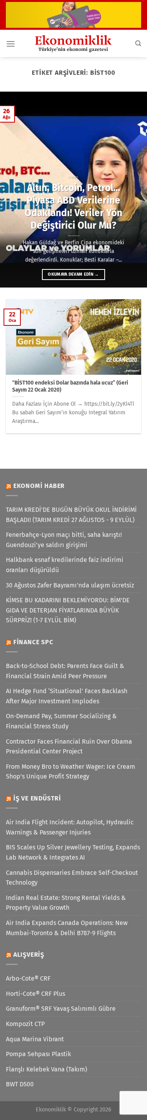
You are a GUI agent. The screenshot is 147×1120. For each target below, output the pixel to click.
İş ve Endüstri (37, 798)
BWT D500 (20, 1084)
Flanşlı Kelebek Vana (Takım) (46, 1069)
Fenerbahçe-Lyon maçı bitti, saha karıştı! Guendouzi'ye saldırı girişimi (64, 540)
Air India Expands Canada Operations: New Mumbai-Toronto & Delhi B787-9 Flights (66, 928)
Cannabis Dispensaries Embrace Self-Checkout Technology (72, 878)
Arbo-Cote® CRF (28, 978)
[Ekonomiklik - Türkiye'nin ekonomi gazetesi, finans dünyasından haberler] (73, 43)
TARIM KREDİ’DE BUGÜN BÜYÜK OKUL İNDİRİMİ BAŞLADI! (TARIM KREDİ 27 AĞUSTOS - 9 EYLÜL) (71, 515)
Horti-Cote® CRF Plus (35, 993)
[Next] (134, 189)
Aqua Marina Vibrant (35, 1039)
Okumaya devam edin (73, 274)
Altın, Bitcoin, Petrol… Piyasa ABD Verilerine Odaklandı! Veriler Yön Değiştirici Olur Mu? (73, 206)
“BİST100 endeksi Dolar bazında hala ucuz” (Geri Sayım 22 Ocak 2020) (70, 386)
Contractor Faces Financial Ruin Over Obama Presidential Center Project (69, 746)
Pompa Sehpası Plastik (38, 1054)
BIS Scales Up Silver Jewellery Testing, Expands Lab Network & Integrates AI (73, 852)
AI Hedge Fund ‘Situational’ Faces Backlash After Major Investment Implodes (66, 696)
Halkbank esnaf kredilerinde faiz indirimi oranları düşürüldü (64, 565)
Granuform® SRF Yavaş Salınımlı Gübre (61, 1008)
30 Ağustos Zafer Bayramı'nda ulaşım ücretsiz (70, 585)
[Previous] (13, 189)
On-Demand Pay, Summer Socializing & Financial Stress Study (61, 721)
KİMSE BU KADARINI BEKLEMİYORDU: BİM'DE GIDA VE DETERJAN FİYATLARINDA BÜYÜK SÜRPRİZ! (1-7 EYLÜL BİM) (68, 610)
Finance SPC (33, 642)
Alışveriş (28, 954)
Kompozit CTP (25, 1024)
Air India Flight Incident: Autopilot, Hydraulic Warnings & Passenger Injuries (70, 827)
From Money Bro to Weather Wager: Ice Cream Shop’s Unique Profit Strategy (70, 771)
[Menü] (10, 43)
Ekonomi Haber (39, 486)
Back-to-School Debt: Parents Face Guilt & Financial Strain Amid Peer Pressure (65, 671)
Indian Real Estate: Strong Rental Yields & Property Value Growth (66, 903)
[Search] (138, 43)
